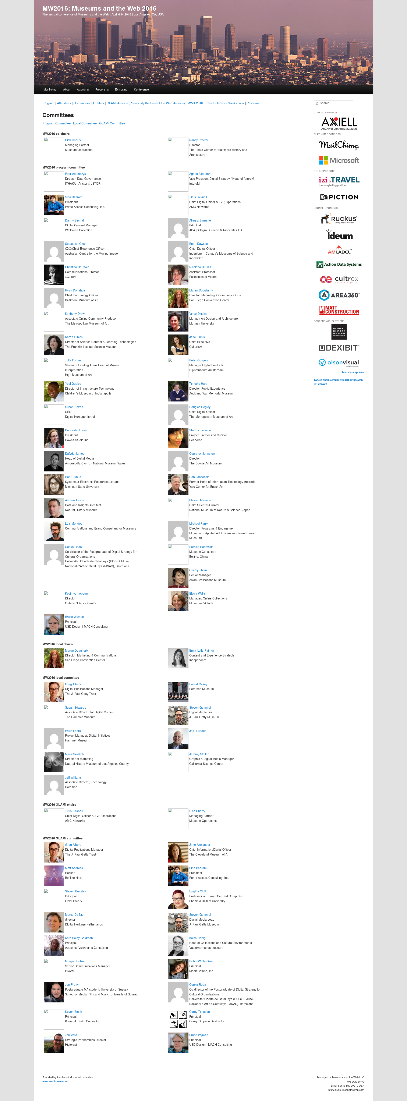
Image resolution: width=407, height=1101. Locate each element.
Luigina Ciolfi (197, 891)
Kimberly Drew (75, 313)
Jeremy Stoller (199, 754)
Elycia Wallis (197, 593)
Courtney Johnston (202, 453)
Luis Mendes (73, 523)
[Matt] (339, 317)
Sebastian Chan (75, 243)
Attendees (64, 103)
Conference (141, 89)
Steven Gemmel (200, 707)
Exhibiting (121, 89)
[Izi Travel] (339, 188)
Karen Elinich (74, 337)
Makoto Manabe (200, 500)
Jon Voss (71, 1035)
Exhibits (98, 103)
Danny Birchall (74, 220)
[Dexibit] (339, 354)
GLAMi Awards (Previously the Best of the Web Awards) (146, 103)
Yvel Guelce (73, 383)
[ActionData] (339, 271)
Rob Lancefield (199, 477)
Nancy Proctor (198, 140)
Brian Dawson (198, 243)
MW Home (49, 89)
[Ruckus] (339, 225)
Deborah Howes (76, 430)
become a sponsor (353, 372)
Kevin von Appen (76, 593)
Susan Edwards (75, 707)
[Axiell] (339, 130)
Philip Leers (73, 731)
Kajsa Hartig (197, 938)
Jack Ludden (197, 731)
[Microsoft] (339, 167)
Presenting (102, 89)
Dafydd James (74, 453)
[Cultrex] (339, 286)
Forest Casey (198, 684)
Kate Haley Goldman (79, 938)
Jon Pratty (72, 984)
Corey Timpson (199, 1011)
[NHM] (339, 338)
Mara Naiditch (74, 754)
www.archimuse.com (55, 1081)
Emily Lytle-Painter (201, 650)
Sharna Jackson (200, 430)
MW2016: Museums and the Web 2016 (99, 8)
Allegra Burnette (200, 220)
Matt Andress (74, 868)
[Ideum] (339, 240)
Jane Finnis (197, 337)
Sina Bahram (73, 197)
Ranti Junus (73, 477)
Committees (82, 103)
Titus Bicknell (198, 197)
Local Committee (85, 123)
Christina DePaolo (77, 267)
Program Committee (56, 123)
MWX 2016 (195, 103)
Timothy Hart (198, 383)
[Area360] (339, 302)
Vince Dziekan (198, 313)
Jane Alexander (199, 844)
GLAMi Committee (112, 123)
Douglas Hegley (199, 407)
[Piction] (339, 204)
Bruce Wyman (74, 617)
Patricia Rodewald (201, 547)
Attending (83, 89)
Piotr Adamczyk (75, 173)
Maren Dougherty (201, 290)
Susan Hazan (74, 407)
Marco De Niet (74, 914)
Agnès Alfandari (199, 173)
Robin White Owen (201, 961)
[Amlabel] (339, 256)
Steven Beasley (75, 891)
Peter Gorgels (198, 360)
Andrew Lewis (74, 500)
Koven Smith (73, 1011)
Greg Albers (73, 684)
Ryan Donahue (75, 290)
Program (48, 103)
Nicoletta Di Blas (200, 267)
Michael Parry (198, 523)
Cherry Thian (198, 570)
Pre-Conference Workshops (224, 103)
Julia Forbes (73, 360)
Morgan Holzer (75, 961)
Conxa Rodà (73, 547)
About (66, 89)
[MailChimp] (339, 151)
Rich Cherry (73, 140)
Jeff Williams (73, 777)
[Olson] (339, 369)
